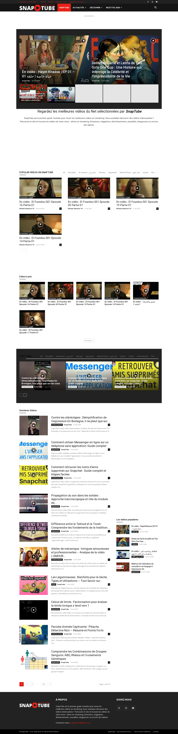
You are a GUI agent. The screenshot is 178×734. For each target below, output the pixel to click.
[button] (155, 8)
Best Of (50, 2)
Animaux (102, 172)
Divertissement (61, 2)
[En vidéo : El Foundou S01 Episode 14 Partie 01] (40, 224)
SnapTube (64, 7)
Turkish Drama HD (140, 298)
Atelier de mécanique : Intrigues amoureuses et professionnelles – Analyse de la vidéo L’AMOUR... (80, 552)
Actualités (78, 7)
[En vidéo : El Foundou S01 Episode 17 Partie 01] (32, 319)
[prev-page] (21, 250)
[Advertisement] (89, 34)
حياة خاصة (25, 67)
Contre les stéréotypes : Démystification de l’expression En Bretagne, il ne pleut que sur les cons (41, 381)
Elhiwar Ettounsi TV (26, 208)
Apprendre (25, 90)
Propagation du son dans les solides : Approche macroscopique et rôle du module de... (79, 499)
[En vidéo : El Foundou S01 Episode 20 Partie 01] (89, 188)
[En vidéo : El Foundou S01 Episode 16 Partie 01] (40, 188)
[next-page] (25, 250)
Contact (156, 731)
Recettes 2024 (113, 7)
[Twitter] (152, 2)
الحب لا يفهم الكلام (54, 90)
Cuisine (145, 172)
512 (43, 684)
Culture (95, 59)
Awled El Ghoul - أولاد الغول (130, 172)
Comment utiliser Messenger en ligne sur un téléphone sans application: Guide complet (87, 381)
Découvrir (95, 7)
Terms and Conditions (142, 731)
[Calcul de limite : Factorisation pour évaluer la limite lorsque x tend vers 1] (33, 610)
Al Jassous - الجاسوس (87, 172)
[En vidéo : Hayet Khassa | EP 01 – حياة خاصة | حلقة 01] (54, 65)
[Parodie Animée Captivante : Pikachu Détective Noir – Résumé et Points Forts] (33, 635)
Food (53, 584)
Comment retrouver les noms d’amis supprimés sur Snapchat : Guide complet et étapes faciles (133, 381)
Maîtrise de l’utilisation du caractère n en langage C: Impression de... (142, 566)
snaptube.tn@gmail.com (80, 722)
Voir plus (88, 340)
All (64, 172)
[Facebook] (148, 2)
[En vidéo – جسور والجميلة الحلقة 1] (146, 290)
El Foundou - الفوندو (26, 197)
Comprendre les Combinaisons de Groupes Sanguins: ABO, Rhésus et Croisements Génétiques (78, 655)
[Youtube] (157, 2)
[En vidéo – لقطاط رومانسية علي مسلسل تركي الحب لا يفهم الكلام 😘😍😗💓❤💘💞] (61, 94)
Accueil (43, 2)
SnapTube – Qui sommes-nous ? (119, 731)
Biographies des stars (76, 2)
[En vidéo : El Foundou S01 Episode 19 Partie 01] (137, 188)
